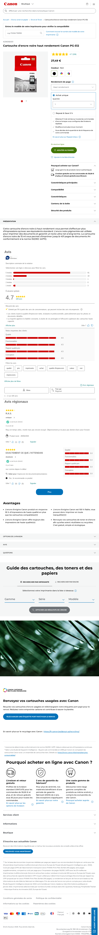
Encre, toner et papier (19, 20)
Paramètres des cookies (44, 903)
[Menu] (94, 4)
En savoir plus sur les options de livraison (15, 804)
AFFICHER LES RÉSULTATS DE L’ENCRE (51, 610)
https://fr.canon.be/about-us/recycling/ (61, 731)
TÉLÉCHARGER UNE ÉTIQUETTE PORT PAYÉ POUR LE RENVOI (30, 717)
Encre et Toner (36, 20)
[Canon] (10, 4)
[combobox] (49, 10)
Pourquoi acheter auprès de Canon (77, 801)
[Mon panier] (87, 4)
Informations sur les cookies (16, 903)
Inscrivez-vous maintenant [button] (18, 851)
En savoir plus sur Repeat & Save (65, 137)
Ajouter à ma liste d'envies (64, 157)
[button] (57, 35)
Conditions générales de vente (17, 898)
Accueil (6, 20)
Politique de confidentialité (48, 898)
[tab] (34, 582)
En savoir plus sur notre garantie (47, 801)
